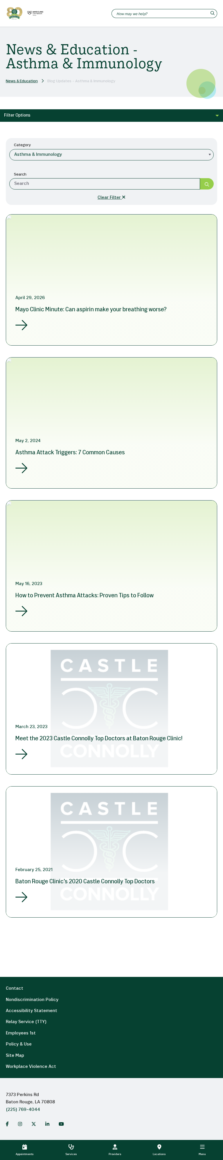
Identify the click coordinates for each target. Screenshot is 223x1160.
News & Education (22, 81)
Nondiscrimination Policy (32, 1000)
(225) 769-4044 (23, 1109)
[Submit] (207, 184)
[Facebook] (7, 1124)
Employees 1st (21, 1033)
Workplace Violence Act (31, 1066)
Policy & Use (19, 1044)
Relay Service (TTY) (26, 1022)
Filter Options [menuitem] (17, 115)
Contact (14, 988)
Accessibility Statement (31, 1011)
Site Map (15, 1055)
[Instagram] (20, 1124)
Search (20, 174)
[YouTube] (61, 1124)
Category (22, 145)
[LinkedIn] (47, 1124)
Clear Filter (110, 197)
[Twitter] (34, 1124)
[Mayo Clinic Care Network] (34, 13)
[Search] (213, 13)
